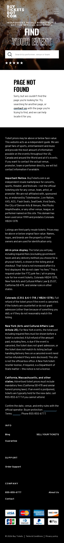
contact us (20, 108)
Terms (16, 414)
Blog (7, 434)
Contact (9, 498)
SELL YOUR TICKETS (48, 434)
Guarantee (49, 410)
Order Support (13, 466)
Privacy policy (52, 536)
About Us (54, 492)
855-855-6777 (13, 492)
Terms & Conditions (34, 536)
